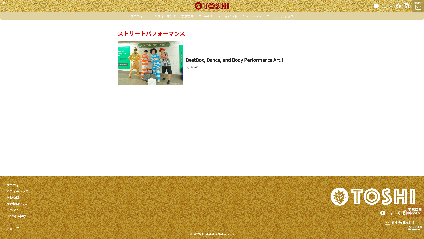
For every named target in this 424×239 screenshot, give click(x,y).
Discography (252, 16)
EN (4, 9)
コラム (271, 16)
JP (4, 3)
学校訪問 (187, 16)
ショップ (287, 16)
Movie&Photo (209, 16)
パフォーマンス (165, 16)
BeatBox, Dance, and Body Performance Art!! (234, 59)
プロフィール (140, 16)
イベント (231, 16)
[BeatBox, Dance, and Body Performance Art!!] (150, 63)
